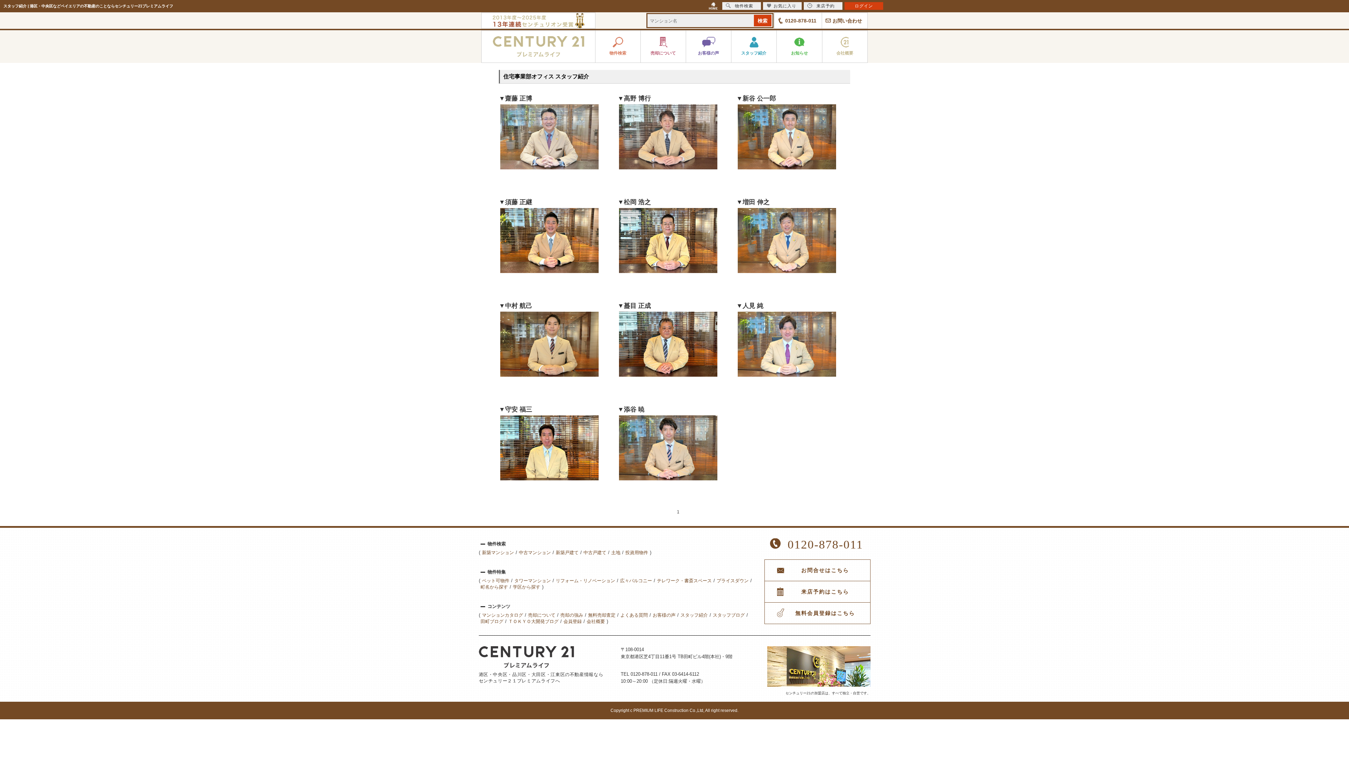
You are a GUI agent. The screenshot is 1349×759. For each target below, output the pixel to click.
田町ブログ (492, 621)
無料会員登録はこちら (825, 613)
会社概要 (596, 621)
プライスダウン (733, 580)
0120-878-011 (800, 21)
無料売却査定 (601, 615)
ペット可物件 (495, 580)
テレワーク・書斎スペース (684, 580)
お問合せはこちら (825, 570)
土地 (615, 552)
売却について (541, 615)
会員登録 (572, 621)
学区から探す (526, 587)
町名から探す (494, 587)
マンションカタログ (502, 615)
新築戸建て (567, 552)
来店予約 (825, 6)
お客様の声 (664, 615)
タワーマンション (532, 580)
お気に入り (785, 6)
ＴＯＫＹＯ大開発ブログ (533, 621)
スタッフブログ (729, 615)
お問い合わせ (847, 21)
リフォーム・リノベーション (585, 580)
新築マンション (498, 552)
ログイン (864, 6)
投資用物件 (636, 552)
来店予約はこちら (825, 592)
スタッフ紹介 (694, 615)
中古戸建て (595, 552)
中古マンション (535, 552)
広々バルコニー (636, 580)
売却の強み (571, 615)
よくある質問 (634, 615)
